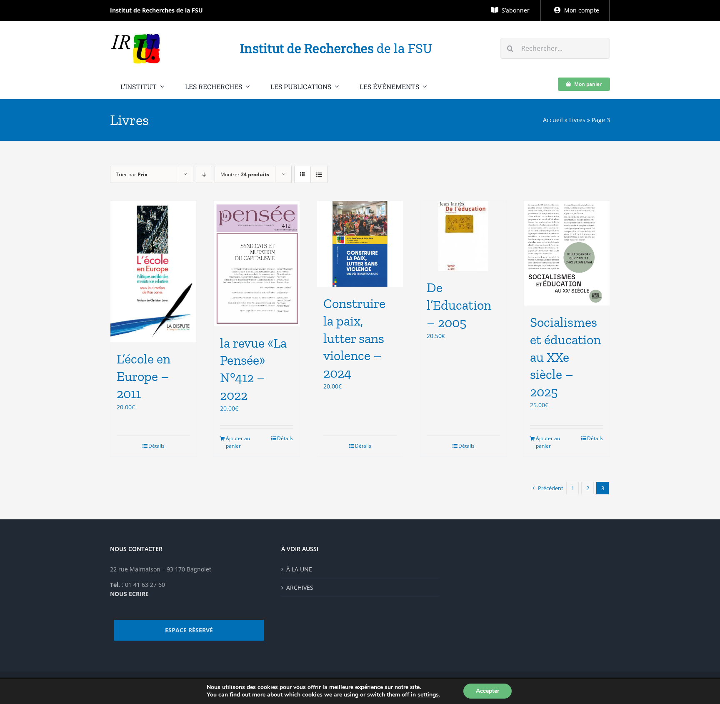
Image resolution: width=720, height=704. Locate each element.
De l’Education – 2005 (459, 305)
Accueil (553, 120)
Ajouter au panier (238, 442)
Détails (156, 445)
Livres (577, 120)
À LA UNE (299, 569)
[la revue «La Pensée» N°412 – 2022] (257, 263)
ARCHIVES (299, 587)
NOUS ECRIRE (129, 594)
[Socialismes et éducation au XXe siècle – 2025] (567, 253)
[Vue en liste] (319, 174)
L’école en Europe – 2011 (143, 376)
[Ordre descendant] (204, 174)
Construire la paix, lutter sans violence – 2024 (354, 338)
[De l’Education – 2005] (463, 236)
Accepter (487, 691)
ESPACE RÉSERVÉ (189, 630)
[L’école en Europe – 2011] (153, 271)
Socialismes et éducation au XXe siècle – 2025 (565, 356)
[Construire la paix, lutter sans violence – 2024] (360, 244)
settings (428, 695)
